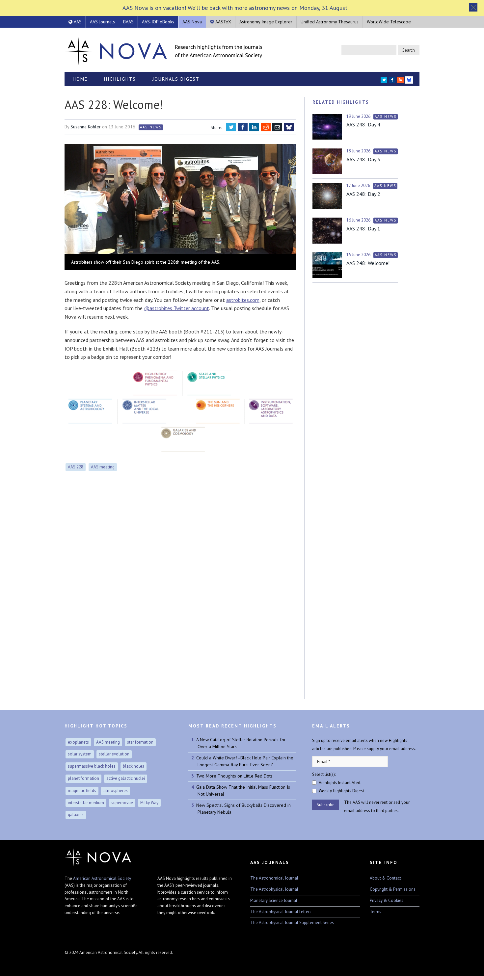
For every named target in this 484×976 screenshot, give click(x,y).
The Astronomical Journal (274, 878)
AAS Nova (192, 22)
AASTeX (222, 22)
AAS (77, 22)
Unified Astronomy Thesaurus (330, 22)
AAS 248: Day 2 (363, 194)
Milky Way (149, 802)
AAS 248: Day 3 (363, 159)
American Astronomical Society (102, 878)
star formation (140, 742)
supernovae (122, 802)
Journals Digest (176, 79)
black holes (133, 766)
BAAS (128, 22)
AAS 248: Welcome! (368, 263)
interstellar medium (86, 802)
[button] (473, 7)
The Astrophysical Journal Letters (280, 911)
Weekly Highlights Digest (341, 791)
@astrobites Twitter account (176, 308)
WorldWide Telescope (389, 22)
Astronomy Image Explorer (265, 22)
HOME (80, 79)
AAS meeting (103, 467)
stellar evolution (114, 754)
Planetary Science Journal (273, 900)
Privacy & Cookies (386, 900)
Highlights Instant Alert (340, 782)
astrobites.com (242, 300)
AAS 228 (75, 467)
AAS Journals (102, 22)
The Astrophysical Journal (274, 889)
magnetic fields (82, 790)
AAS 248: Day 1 (363, 228)
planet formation (83, 778)
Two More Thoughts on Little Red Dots (234, 776)
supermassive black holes (92, 766)
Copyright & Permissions (393, 889)
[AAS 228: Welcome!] (180, 199)
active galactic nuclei (125, 778)
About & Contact (385, 878)
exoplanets (78, 742)
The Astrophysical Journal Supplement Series (292, 922)
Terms (375, 911)
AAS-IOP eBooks (158, 22)
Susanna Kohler (85, 127)
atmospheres (115, 790)
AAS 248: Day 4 (363, 124)
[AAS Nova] (163, 50)
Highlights (120, 79)
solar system (80, 754)
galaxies (76, 814)
